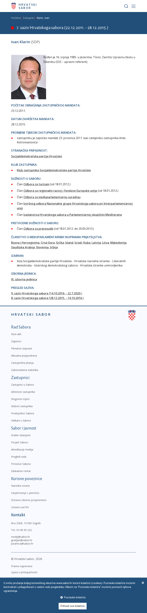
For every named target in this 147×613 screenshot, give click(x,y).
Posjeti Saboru (19, 442)
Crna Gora (48, 243)
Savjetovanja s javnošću (25, 493)
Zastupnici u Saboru (22, 384)
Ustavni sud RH (20, 507)
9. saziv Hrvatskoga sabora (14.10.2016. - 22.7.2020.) (46, 293)
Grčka (60, 243)
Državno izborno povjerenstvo (28, 500)
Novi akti (16, 334)
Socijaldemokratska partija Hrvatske (36, 156)
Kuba (86, 243)
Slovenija (42, 247)
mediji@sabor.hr (20, 536)
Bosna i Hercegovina (25, 243)
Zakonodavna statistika (24, 370)
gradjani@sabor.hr (21, 540)
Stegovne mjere (20, 399)
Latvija (96, 243)
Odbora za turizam (36, 184)
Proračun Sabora (21, 464)
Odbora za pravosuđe (38, 229)
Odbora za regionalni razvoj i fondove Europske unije (60, 191)
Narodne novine (20, 485)
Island (69, 243)
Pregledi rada (18, 456)
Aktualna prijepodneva (24, 355)
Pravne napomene (21, 566)
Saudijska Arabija (23, 247)
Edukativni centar (21, 471)
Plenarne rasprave (21, 348)
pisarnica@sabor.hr (22, 543)
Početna (16, 18)
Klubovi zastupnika (22, 406)
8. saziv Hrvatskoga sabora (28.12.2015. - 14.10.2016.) (47, 298)
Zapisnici (16, 341)
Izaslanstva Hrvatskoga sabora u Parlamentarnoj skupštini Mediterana (72, 215)
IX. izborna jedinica (24, 279)
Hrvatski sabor (28, 6)
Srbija (54, 247)
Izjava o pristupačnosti (24, 572)
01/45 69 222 (24, 530)
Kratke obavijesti (20, 435)
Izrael (78, 243)
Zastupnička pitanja (22, 362)
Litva (105, 243)
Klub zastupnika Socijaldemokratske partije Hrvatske (54, 170)
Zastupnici (29, 18)
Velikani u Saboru (21, 420)
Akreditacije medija (22, 449)
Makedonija (118, 243)
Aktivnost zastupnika (23, 391)
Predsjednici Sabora (22, 413)
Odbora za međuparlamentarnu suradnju (51, 197)
